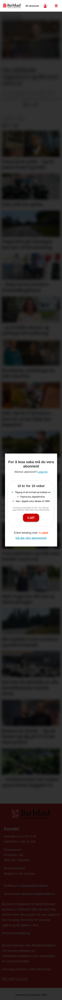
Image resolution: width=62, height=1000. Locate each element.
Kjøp (31, 517)
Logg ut (22, 978)
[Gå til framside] (12, 5)
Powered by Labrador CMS (31, 994)
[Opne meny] (56, 5)
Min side (8, 978)
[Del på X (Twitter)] (30, 104)
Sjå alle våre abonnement (31, 537)
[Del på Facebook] (25, 104)
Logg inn (45, 6)
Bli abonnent (32, 6)
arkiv (21, 118)
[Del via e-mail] (36, 104)
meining (8, 118)
